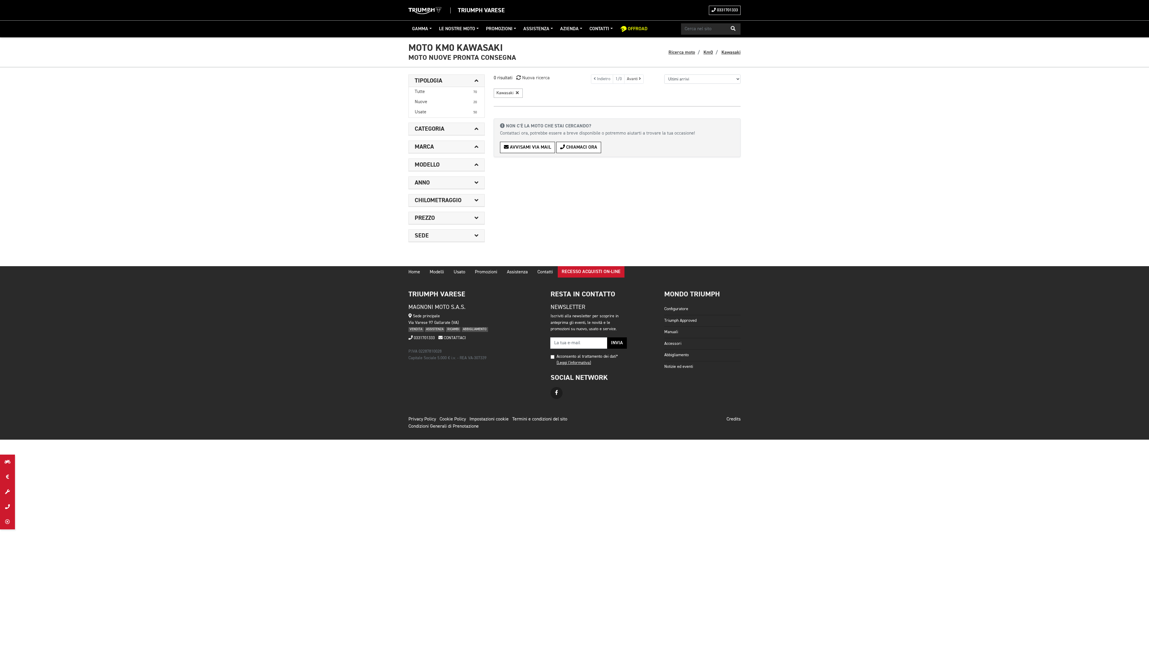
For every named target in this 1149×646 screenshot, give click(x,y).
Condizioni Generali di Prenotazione (443, 426)
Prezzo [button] (425, 218)
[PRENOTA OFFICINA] (7, 491)
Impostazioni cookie (489, 419)
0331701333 (727, 10)
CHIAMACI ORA (581, 147)
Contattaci (454, 338)
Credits (734, 419)
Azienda (569, 29)
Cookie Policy (453, 419)
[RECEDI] (7, 521)
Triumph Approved (680, 321)
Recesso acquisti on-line (591, 271)
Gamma (420, 29)
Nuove (446, 102)
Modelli (437, 272)
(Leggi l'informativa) (574, 363)
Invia (617, 343)
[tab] (446, 81)
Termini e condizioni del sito (539, 419)
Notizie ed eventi (678, 367)
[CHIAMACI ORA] (7, 506)
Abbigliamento (676, 355)
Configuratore (676, 309)
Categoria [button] (429, 128)
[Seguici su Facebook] (557, 393)
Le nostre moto (457, 29)
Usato (459, 272)
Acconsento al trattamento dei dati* (587, 356)
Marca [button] (424, 146)
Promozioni (499, 29)
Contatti (599, 29)
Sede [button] (422, 235)
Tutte (446, 91)
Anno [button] (422, 182)
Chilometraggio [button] (438, 200)
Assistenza (536, 29)
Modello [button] (427, 164)
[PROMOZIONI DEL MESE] (7, 477)
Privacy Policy (422, 419)
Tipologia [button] (428, 80)
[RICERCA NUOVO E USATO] (7, 462)
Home (414, 272)
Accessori (672, 344)
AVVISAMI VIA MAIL (530, 147)
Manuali (671, 332)
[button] (733, 29)
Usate (446, 112)
